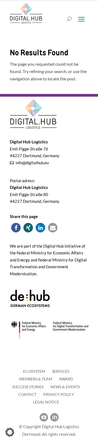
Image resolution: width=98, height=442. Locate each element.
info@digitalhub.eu (32, 162)
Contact (27, 394)
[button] (16, 227)
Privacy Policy (58, 394)
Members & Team (35, 379)
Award (66, 379)
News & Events (65, 386)
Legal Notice (46, 402)
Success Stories (28, 386)
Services (60, 371)
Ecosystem (34, 371)
